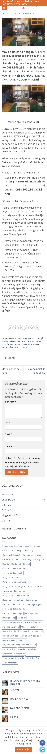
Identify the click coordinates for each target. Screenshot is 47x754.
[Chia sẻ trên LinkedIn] (36, 327)
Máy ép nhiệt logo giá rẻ (31, 635)
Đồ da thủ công (32, 658)
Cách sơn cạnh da (10, 559)
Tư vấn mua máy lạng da (13, 658)
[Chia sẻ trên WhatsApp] (10, 327)
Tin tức (30, 338)
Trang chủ (7, 494)
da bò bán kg (25, 559)
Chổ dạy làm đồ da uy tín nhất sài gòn (18, 550)
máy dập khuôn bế (10, 627)
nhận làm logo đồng (27, 649)
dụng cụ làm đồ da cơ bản (13, 591)
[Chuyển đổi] (44, 499)
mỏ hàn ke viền (29, 644)
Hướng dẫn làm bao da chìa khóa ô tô (25, 682)
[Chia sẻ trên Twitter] (20, 327)
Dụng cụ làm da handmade (14, 582)
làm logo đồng (8, 617)
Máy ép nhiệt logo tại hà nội (14, 640)
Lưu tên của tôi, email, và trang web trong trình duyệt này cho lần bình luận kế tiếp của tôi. (22, 462)
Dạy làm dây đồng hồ (20, 564)
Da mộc (5, 564)
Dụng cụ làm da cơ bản (12, 577)
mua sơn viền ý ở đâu (33, 622)
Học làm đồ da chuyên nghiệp (30, 604)
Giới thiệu (7, 510)
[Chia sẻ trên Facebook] (15, 327)
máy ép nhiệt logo (10, 635)
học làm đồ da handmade (13, 608)
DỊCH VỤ (6, 504)
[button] (4, 8)
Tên (7, 422)
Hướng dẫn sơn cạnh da (12, 600)
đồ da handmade (9, 662)
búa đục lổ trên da (32, 546)
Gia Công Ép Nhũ (19, 708)
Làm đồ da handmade (12, 622)
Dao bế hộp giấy (19, 699)
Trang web (10, 446)
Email (8, 434)
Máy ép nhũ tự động (11, 644)
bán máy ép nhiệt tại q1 (15, 341)
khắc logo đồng (31, 613)
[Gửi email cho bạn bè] (26, 327)
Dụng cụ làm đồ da (35, 586)
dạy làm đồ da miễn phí (12, 573)
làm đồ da (21, 617)
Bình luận (10, 401)
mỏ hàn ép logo (9, 649)
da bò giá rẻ (38, 559)
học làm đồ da (8, 604)
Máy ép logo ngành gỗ (33, 631)
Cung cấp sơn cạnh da (31, 555)
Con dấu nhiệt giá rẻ (11, 555)
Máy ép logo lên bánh (11, 631)
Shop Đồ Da (8, 499)
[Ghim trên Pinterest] (31, 327)
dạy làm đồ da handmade (13, 568)
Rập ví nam (7, 653)
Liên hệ (6, 520)
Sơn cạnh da (19, 653)
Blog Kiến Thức (10, 515)
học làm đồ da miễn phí (12, 613)
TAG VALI (15, 690)
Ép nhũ (14, 716)
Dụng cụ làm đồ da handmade (15, 595)
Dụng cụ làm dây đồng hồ (13, 586)
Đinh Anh (30, 13)
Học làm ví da (31, 600)
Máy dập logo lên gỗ (30, 627)
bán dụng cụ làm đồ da (12, 546)
